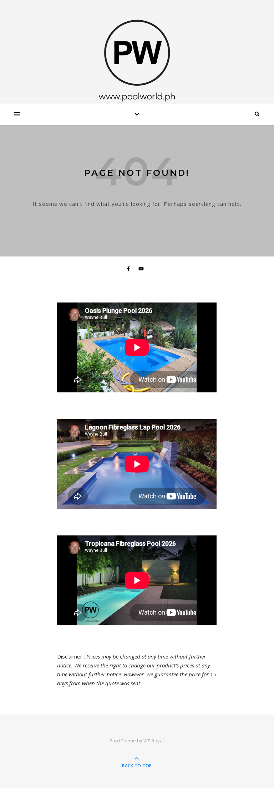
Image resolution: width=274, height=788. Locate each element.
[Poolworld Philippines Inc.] (137, 53)
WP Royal (153, 740)
